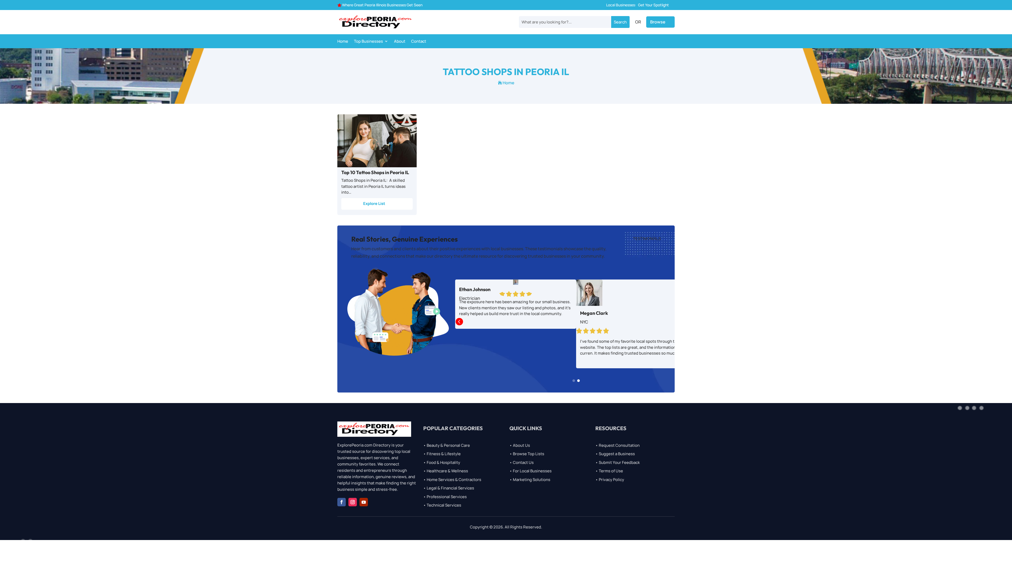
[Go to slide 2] (578, 380)
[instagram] (352, 502)
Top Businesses (368, 41)
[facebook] (341, 502)
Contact (418, 41)
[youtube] (363, 502)
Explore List (374, 203)
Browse (657, 22)
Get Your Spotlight (653, 4)
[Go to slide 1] (573, 380)
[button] (459, 322)
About (399, 41)
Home (342, 41)
